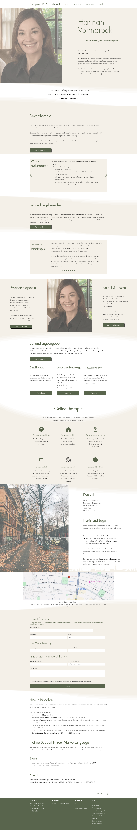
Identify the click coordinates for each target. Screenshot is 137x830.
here (48, 750)
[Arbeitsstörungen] (66, 270)
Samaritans (73, 763)
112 (51, 715)
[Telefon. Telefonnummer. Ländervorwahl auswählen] (70, 637)
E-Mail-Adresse (34, 634)
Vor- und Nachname (35, 627)
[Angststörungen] (64, 270)
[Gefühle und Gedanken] (70, 270)
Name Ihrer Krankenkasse (74, 648)
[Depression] (62, 270)
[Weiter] (106, 175)
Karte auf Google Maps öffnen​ (67, 602)
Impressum (78, 806)
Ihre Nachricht (33, 668)
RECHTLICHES (79, 800)
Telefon (70, 634)
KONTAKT (55, 800)
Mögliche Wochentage (73, 661)
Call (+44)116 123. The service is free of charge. (45, 765)
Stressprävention (97, 821)
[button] (91, 4)
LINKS (94, 800)
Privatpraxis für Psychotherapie (45, 4)
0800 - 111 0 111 (101, 720)
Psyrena (94, 818)
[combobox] (48, 650)
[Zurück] (31, 175)
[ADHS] (68, 270)
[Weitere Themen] (74, 270)
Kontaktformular (95, 511)
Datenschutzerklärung (81, 808)
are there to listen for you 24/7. (86, 763)
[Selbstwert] (72, 270)
